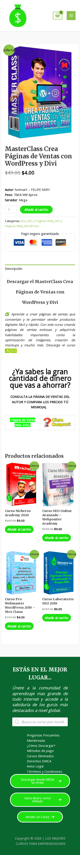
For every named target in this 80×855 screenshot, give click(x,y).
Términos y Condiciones (44, 771)
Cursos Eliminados (40, 756)
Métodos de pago (40, 750)
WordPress (31, 226)
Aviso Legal (35, 766)
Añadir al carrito (36, 209)
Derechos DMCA (39, 761)
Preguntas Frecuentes (43, 735)
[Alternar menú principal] (71, 15)
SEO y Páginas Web (40, 221)
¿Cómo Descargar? (41, 745)
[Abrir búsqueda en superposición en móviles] (40, 721)
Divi (23, 221)
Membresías (36, 740)
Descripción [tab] (13, 268)
